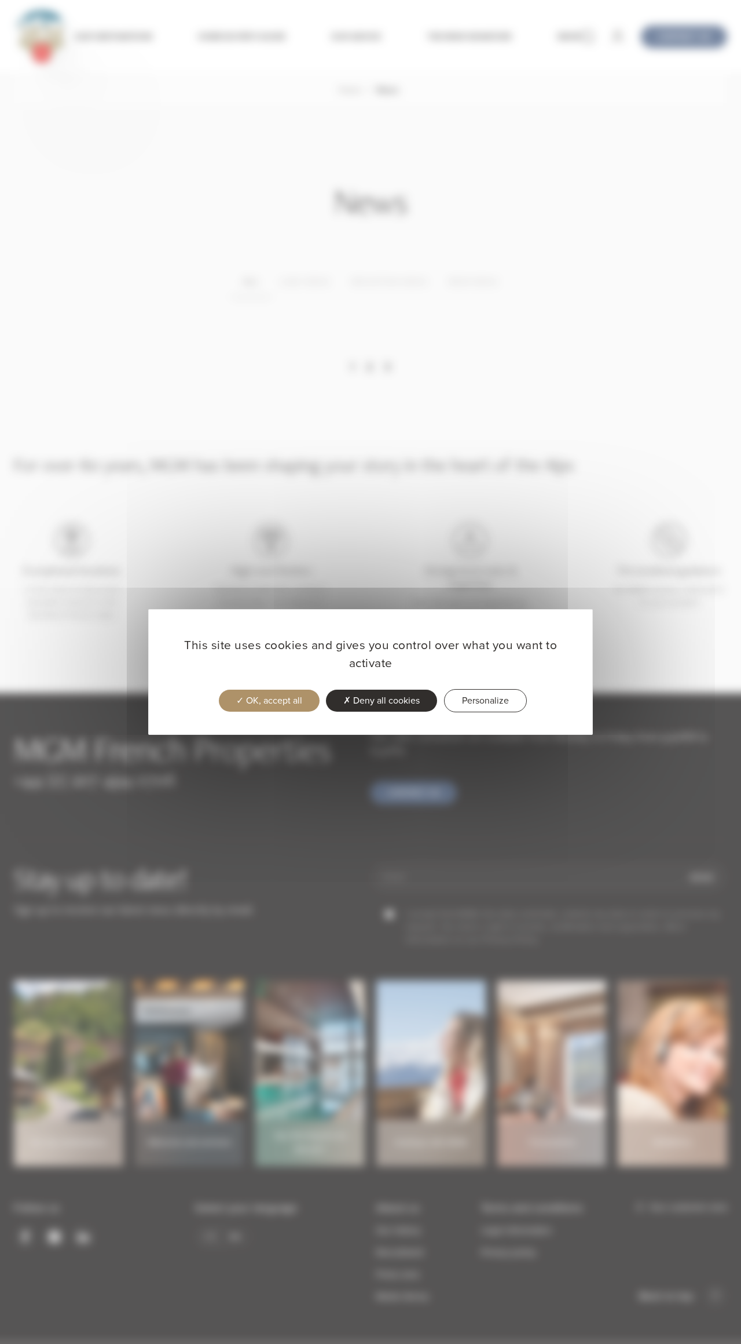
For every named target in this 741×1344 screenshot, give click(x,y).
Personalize (485, 700)
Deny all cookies (385, 700)
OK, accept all (273, 700)
